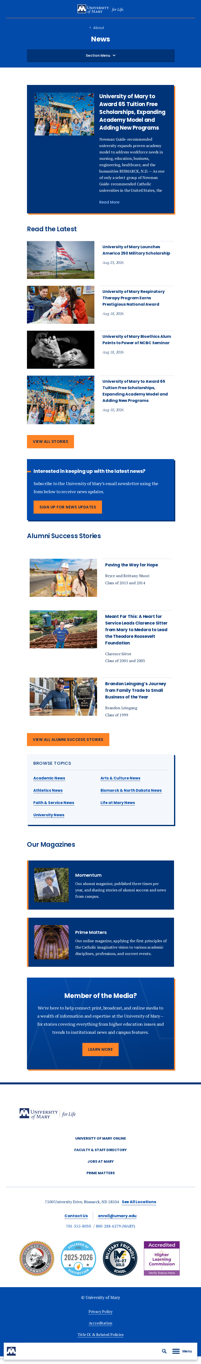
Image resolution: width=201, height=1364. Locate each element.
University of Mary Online (100, 1138)
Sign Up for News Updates (67, 507)
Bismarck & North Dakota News (131, 790)
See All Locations (139, 1202)
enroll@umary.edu (117, 1216)
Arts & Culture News (120, 778)
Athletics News (48, 790)
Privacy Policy (100, 1311)
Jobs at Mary (101, 1161)
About (98, 27)
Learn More (100, 1049)
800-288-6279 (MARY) (115, 1226)
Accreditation (101, 1323)
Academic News (49, 778)
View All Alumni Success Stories (68, 739)
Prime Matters (90, 932)
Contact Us (76, 1216)
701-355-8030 (78, 1226)
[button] (164, 1351)
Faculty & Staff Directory (100, 1149)
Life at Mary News (117, 802)
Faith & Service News (53, 802)
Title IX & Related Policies (100, 1334)
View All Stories (50, 441)
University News (48, 815)
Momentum (88, 875)
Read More (109, 202)
